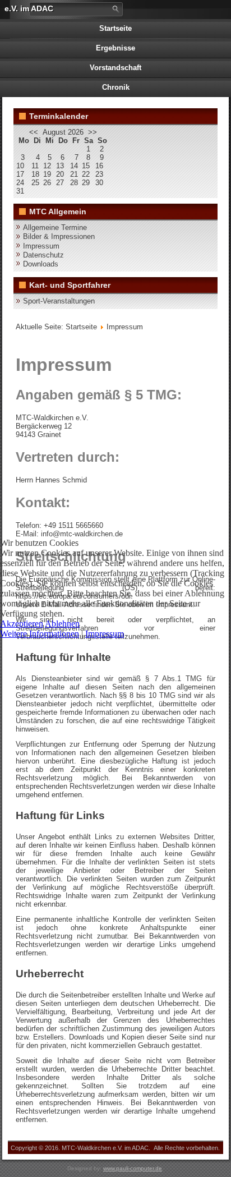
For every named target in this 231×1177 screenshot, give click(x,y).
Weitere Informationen (39, 633)
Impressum (104, 633)
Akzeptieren (21, 623)
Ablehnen (62, 623)
